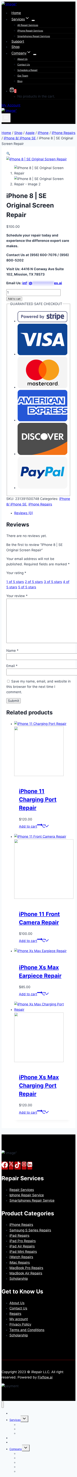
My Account (11, 105)
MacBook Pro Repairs (26, 1268)
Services (15, 1419)
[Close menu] (3, 1404)
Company (15, 1449)
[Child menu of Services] (33, 20)
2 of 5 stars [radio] (34, 582)
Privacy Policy (20, 1324)
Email (12, 666)
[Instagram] (24, 1166)
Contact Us (23, 64)
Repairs (15, 1314)
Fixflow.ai (45, 1377)
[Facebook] (5, 1166)
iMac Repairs (19, 1262)
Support (17, 41)
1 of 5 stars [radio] (15, 582)
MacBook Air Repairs (25, 1273)
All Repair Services (27, 25)
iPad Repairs (19, 1236)
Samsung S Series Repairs (30, 1230)
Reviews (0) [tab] (23, 513)
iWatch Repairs (21, 1257)
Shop (15, 47)
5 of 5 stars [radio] (27, 587)
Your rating (16, 573)
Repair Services (21, 1190)
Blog (19, 81)
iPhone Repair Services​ (30, 30)
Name (12, 651)
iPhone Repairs (40, 504)
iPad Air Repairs (22, 1246)
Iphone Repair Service (26, 1195)
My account (18, 1319)
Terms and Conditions (26, 1330)
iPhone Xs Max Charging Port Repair (39, 1085)
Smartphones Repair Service (31, 1200)
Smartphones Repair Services (33, 36)
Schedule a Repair (27, 70)
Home (16, 13)
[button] (8, 154)
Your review (17, 596)
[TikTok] (17, 1166)
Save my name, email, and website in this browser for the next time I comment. (38, 686)
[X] (11, 1166)
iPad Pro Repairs (22, 1241)
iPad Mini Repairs (23, 1252)
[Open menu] (6, 117)
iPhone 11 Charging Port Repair (37, 799)
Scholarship (18, 1279)
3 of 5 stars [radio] (53, 582)
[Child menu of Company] (34, 54)
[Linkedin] (29, 1166)
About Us (22, 58)
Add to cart (14, 298)
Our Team (22, 75)
